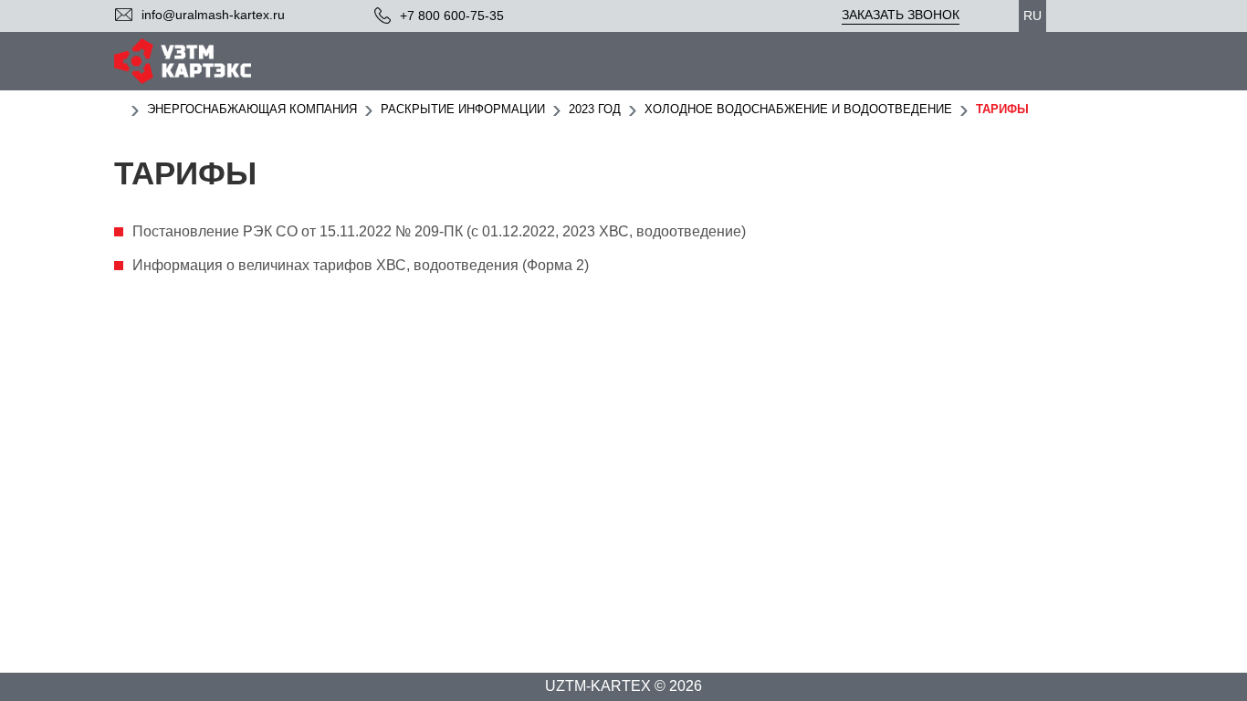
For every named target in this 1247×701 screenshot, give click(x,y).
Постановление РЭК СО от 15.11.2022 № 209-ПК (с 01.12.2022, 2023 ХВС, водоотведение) (439, 231)
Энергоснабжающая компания (252, 109)
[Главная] (118, 109)
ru (1032, 15)
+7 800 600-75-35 (452, 15)
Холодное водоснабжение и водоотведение (798, 109)
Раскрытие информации (463, 109)
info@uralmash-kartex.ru (213, 14)
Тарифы (1002, 109)
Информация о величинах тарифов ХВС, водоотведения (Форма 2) (360, 265)
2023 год (595, 109)
